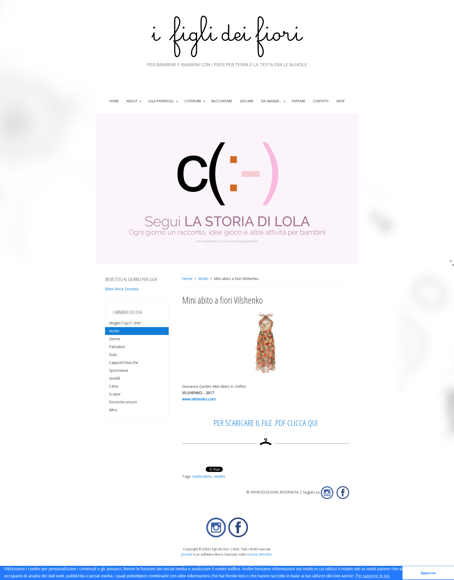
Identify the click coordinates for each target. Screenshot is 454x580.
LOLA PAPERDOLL (161, 101)
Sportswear (118, 370)
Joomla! (187, 554)
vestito (219, 476)
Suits (113, 354)
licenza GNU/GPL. (260, 554)
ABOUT (131, 101)
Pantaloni (117, 346)
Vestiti (203, 278)
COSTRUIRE (192, 101)
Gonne (114, 338)
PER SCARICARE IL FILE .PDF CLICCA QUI (266, 422)
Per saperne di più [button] (372, 576)
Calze (113, 386)
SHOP (340, 101)
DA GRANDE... (271, 101)
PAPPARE (298, 101)
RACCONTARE (221, 101)
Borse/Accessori (123, 401)
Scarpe (115, 393)
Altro (113, 409)
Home (113, 101)
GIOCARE (246, 101)
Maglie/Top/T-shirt (125, 322)
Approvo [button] (428, 573)
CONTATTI (320, 101)
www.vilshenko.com (199, 398)
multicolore (201, 476)
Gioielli (114, 378)
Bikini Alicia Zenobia (121, 288)
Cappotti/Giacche (123, 362)
